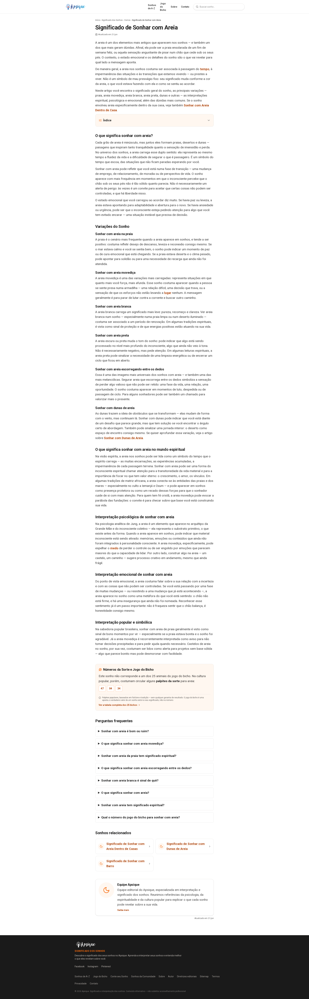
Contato (185, 6)
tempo (204, 69)
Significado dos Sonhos (112, 20)
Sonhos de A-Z (152, 7)
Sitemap (204, 976)
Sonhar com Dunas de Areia (123, 438)
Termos (216, 976)
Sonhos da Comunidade (143, 976)
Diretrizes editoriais (187, 976)
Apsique (85, 991)
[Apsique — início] (75, 6)
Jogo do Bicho (163, 6)
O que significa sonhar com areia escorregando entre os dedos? (146, 768)
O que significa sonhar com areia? (125, 793)
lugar (167, 293)
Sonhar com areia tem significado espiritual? (132, 805)
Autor (171, 976)
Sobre (174, 6)
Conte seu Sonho (119, 976)
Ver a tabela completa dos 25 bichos (118, 705)
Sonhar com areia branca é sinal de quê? (129, 780)
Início (97, 20)
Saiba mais (123, 910)
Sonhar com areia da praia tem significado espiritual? (138, 756)
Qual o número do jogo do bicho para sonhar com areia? (140, 817)
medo (114, 548)
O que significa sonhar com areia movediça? (132, 743)
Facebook (79, 966)
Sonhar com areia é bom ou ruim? (125, 731)
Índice (107, 120)
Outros (127, 20)
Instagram (93, 966)
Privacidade (81, 983)
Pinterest (106, 966)
